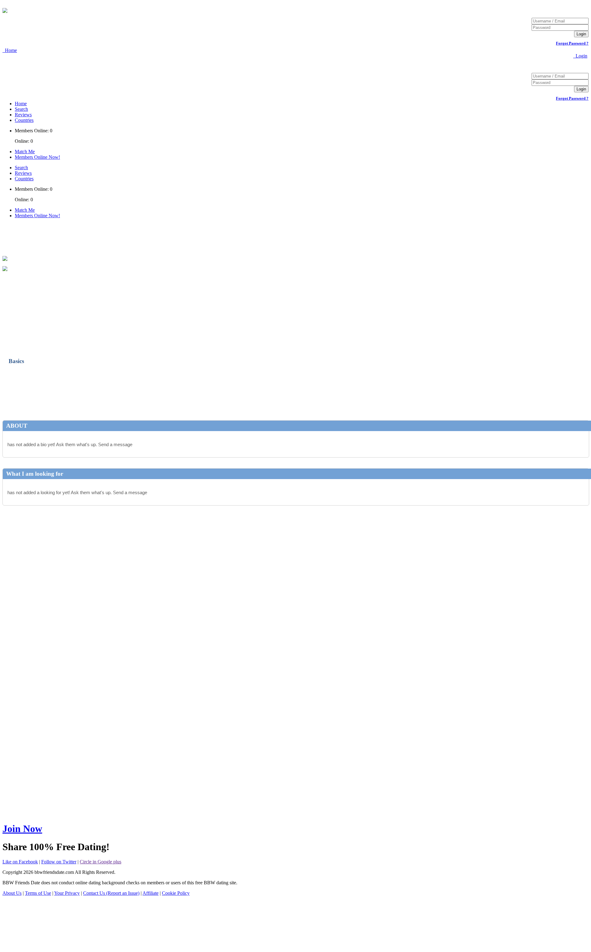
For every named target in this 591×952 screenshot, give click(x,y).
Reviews (23, 114)
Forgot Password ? (572, 43)
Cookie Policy (176, 893)
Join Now (22, 828)
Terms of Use (38, 893)
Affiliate (151, 893)
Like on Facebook (20, 861)
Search (21, 109)
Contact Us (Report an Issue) (111, 893)
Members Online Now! (37, 157)
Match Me (25, 151)
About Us (12, 893)
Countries (24, 120)
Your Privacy (67, 893)
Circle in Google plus (100, 861)
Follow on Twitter (58, 861)
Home (21, 103)
